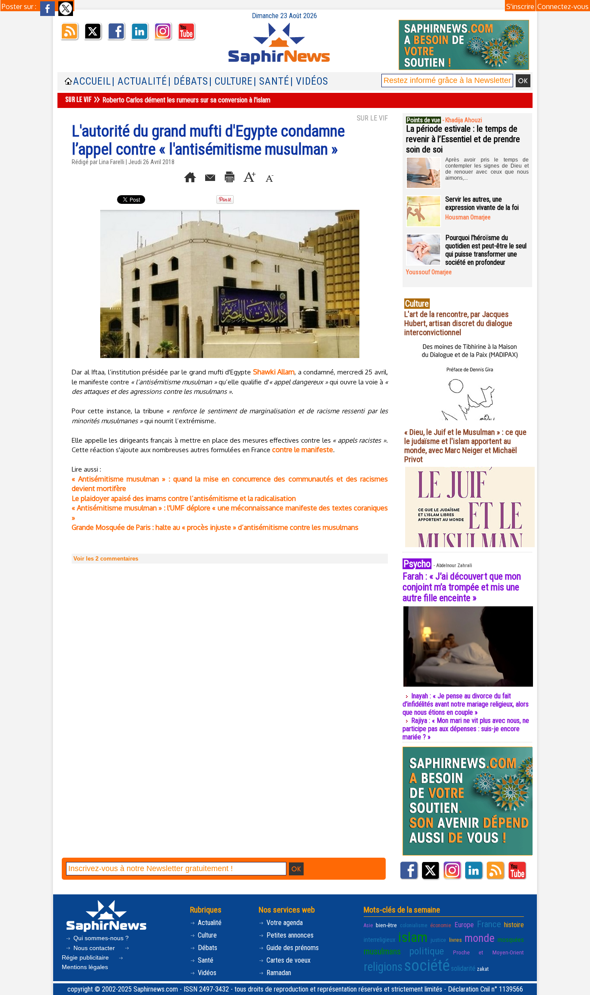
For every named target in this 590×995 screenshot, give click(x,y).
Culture (206, 935)
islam (413, 937)
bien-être (386, 925)
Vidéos (206, 973)
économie (440, 925)
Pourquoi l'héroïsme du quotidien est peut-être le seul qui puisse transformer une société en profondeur (486, 250)
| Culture (231, 81)
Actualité (209, 923)
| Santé (271, 81)
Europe (464, 925)
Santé (204, 960)
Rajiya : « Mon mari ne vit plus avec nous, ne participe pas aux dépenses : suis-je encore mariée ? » (466, 728)
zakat (482, 969)
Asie (368, 925)
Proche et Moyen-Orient (488, 952)
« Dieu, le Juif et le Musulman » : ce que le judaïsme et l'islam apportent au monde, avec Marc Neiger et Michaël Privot (465, 446)
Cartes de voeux (288, 960)
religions (383, 967)
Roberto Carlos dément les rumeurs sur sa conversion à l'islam (186, 100)
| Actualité (139, 81)
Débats (206, 948)
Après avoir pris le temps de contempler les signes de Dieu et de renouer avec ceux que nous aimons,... (487, 169)
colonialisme (413, 925)
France (489, 924)
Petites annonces (289, 935)
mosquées (511, 940)
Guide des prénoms (292, 948)
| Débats (188, 81)
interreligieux (380, 940)
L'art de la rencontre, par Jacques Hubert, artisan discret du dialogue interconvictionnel (458, 323)
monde (479, 938)
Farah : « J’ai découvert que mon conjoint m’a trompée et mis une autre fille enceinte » (462, 587)
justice (438, 939)
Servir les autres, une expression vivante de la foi (482, 203)
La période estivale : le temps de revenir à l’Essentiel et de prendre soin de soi (463, 139)
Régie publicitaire (86, 957)
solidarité (463, 968)
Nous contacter (94, 947)
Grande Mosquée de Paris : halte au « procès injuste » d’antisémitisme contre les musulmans (215, 527)
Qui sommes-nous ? (100, 938)
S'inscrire (520, 6)
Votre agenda (284, 923)
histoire (514, 925)
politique (426, 951)
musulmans (382, 952)
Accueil (92, 81)
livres (455, 939)
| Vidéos (309, 81)
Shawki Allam (274, 372)
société (427, 966)
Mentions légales (85, 966)
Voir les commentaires (105, 558)
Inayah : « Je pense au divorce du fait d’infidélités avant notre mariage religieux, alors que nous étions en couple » (466, 704)
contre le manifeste (302, 449)
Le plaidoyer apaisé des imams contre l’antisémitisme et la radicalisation (184, 498)
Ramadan (278, 973)
